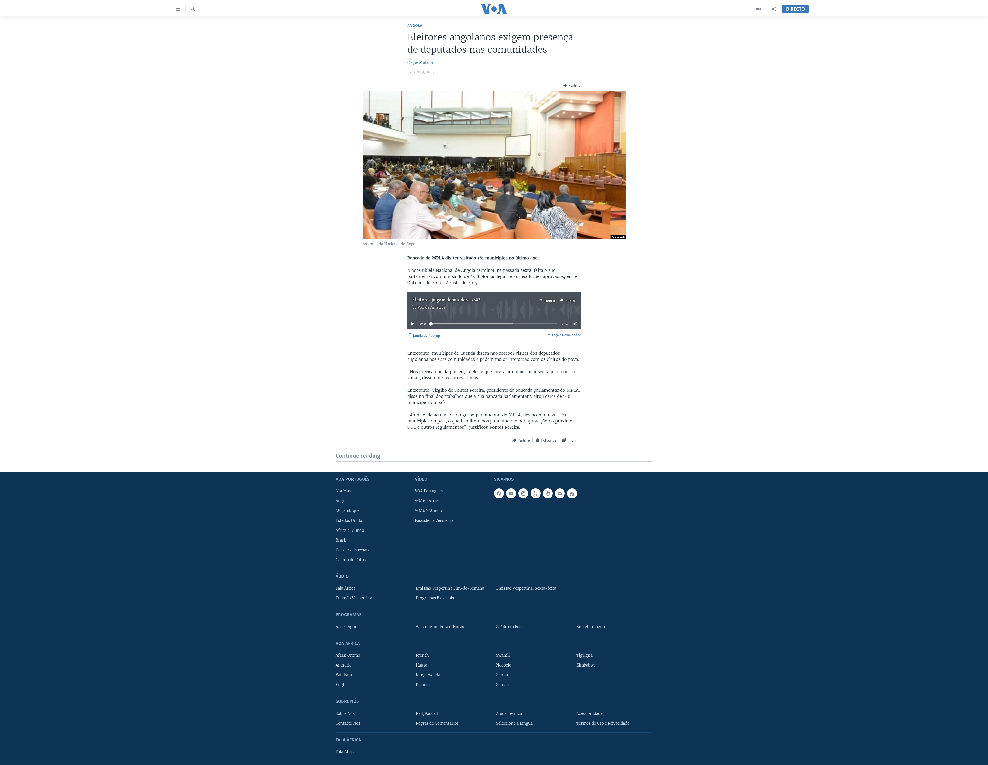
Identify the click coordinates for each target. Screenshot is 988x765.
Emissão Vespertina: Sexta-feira (526, 588)
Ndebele (503, 665)
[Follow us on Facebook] (499, 493)
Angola (414, 26)
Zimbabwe (586, 665)
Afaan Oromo (348, 655)
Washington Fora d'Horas (440, 626)
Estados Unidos (350, 520)
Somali (502, 684)
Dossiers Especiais (352, 549)
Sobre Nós (345, 713)
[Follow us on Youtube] (511, 493)
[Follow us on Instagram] (523, 493)
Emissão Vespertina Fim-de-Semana (450, 588)
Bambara (344, 675)
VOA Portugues (429, 491)
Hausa (421, 665)
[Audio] (774, 9)
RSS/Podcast (427, 713)
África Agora (347, 626)
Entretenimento (591, 626)
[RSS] (572, 493)
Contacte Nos (348, 723)
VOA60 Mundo (428, 510)
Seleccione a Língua (514, 723)
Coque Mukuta (420, 62)
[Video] (758, 9)
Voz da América (431, 307)
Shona (502, 675)
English (343, 684)
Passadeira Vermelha (434, 520)
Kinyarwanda (428, 675)
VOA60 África (427, 501)
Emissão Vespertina (354, 598)
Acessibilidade (589, 713)
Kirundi (423, 684)
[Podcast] (548, 493)
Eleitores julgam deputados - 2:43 (446, 300)
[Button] (572, 85)
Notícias (343, 491)
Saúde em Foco (510, 626)
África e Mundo (350, 530)
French (422, 655)
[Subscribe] (560, 493)
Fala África (345, 588)
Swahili (503, 655)
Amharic (343, 665)
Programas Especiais (435, 598)
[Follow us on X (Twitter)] (535, 493)
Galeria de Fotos (351, 559)
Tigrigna (584, 655)
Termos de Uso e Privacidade (602, 723)
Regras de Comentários (437, 723)
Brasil (341, 540)
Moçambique (347, 510)
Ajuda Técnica (509, 713)
